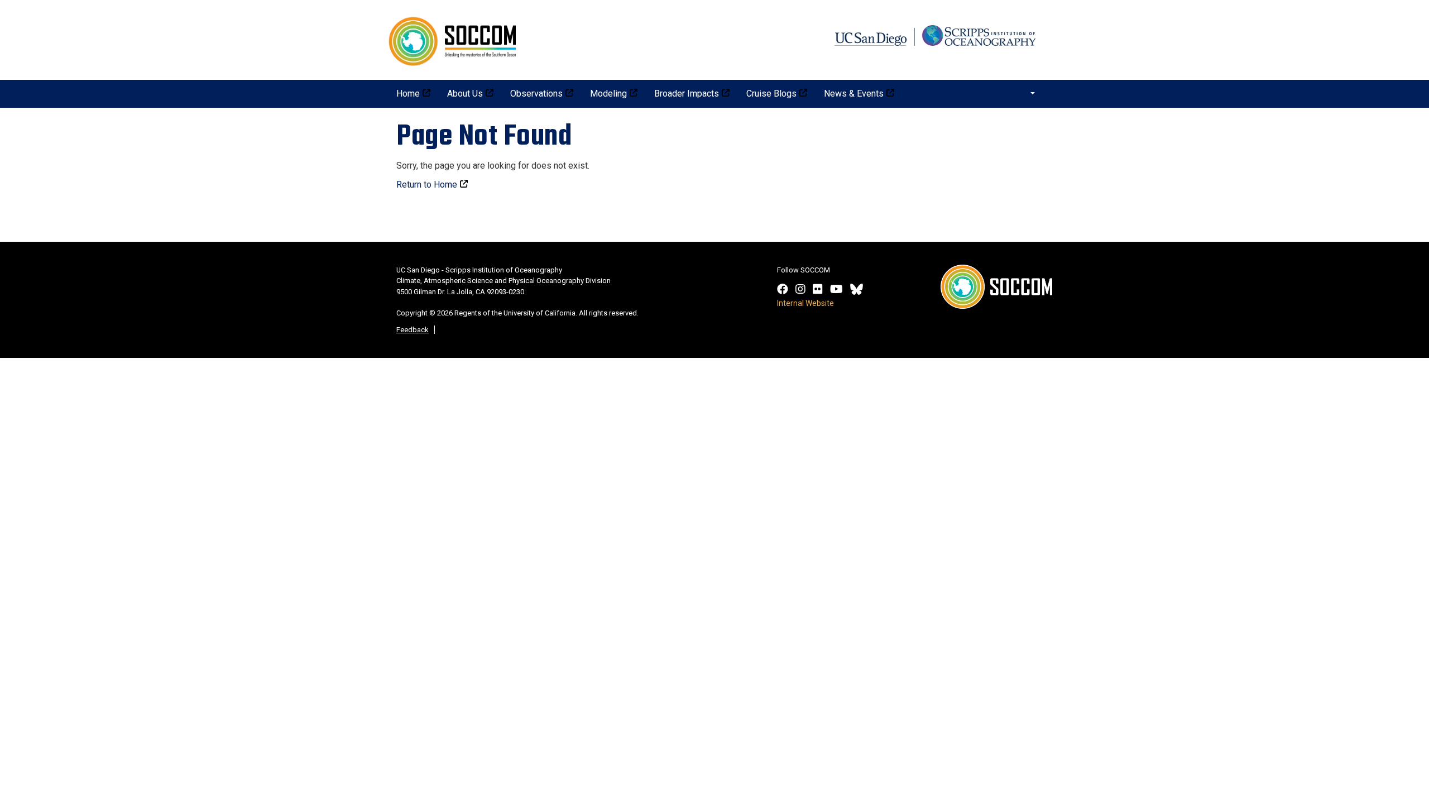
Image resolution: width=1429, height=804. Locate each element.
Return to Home (426, 184)
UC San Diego (938, 31)
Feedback (412, 330)
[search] (1026, 93)
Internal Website (805, 303)
